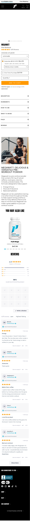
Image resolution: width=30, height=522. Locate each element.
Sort (12, 316)
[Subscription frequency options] (15, 66)
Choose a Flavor (7, 53)
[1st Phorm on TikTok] (12, 486)
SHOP (2, 492)
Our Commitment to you (8, 470)
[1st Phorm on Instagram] (6, 486)
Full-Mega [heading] (15, 242)
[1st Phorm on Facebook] (2, 486)
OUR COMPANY (5, 504)
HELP (2, 498)
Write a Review (23, 311)
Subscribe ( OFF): (14, 61)
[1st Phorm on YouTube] (9, 486)
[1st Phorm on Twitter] (16, 486)
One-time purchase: (13, 73)
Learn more (4, 88)
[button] (10, 50)
